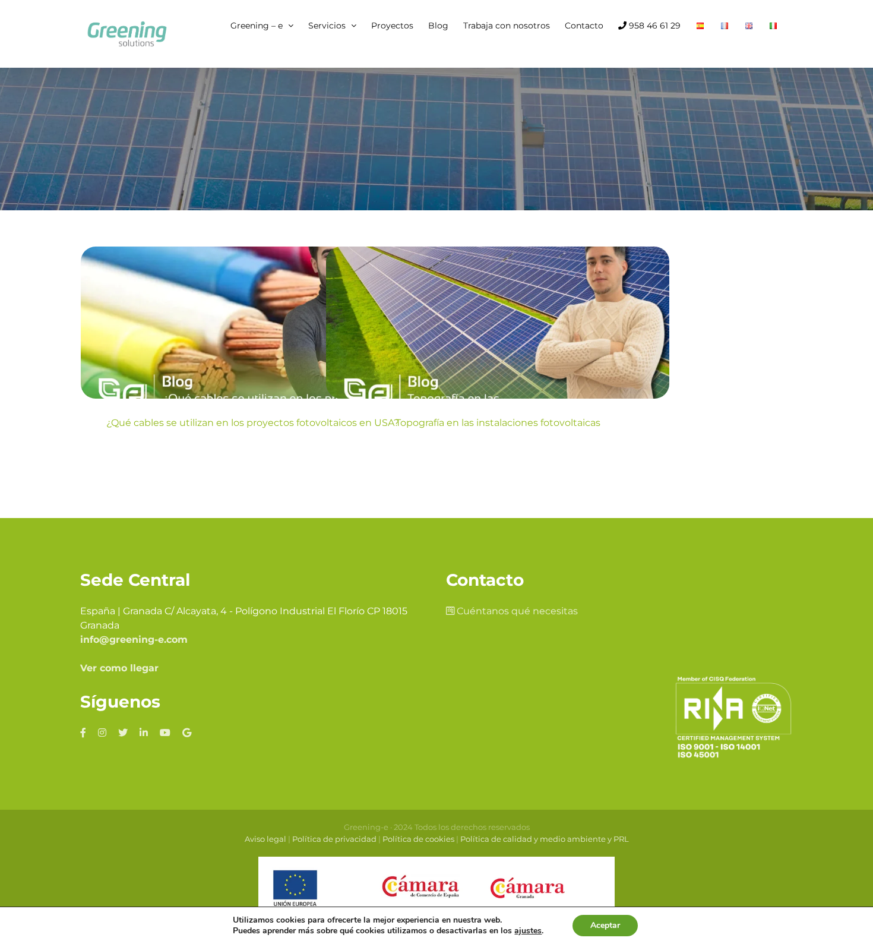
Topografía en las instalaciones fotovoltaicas (498, 422)
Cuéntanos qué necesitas (516, 611)
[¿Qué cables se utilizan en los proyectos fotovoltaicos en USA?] (252, 323)
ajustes (528, 931)
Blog (252, 359)
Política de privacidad (334, 839)
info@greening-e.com (134, 639)
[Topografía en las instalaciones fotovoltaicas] (497, 323)
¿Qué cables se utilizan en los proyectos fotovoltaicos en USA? (252, 422)
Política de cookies (418, 839)
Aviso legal (265, 839)
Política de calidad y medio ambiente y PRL (544, 839)
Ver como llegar (119, 668)
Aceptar (605, 925)
